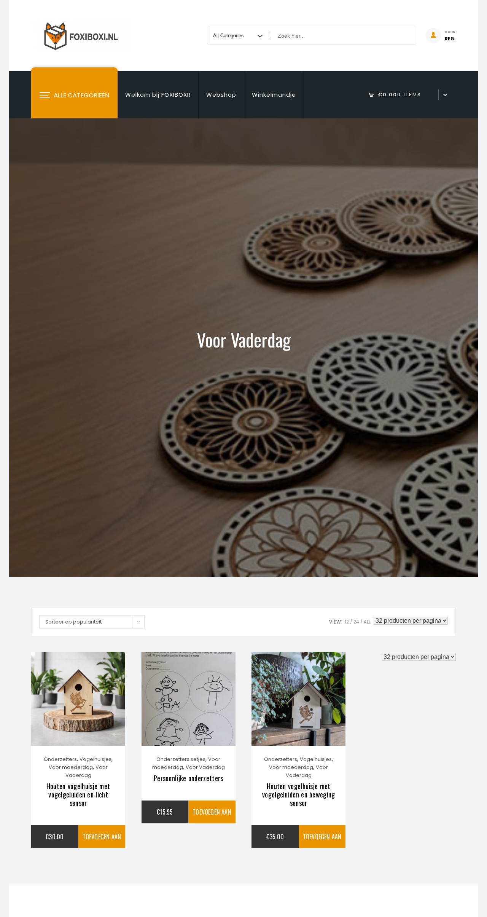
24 (356, 622)
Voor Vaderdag (205, 767)
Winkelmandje (274, 95)
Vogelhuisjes (95, 759)
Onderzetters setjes (180, 759)
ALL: (368, 622)
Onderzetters (60, 759)
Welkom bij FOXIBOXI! (158, 95)
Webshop (221, 95)
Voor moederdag (71, 767)
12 (347, 622)
